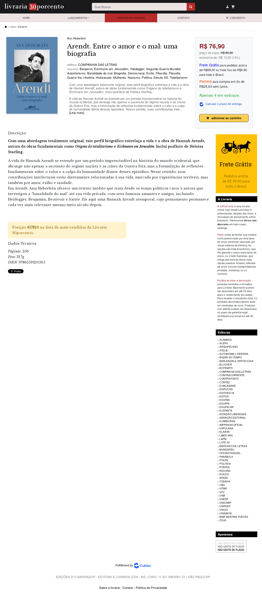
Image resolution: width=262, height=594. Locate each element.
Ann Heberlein (76, 38)
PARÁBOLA (226, 456)
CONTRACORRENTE (231, 375)
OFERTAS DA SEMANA (131, 18)
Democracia (136, 73)
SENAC (223, 477)
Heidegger (137, 69)
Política (146, 77)
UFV (222, 492)
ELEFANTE (225, 410)
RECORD (224, 470)
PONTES (224, 467)
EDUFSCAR (226, 407)
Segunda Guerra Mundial (163, 69)
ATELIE (223, 350)
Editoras (224, 332)
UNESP (223, 499)
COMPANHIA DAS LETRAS (235, 371)
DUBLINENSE (227, 385)
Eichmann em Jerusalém (111, 69)
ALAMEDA (225, 339)
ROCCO (224, 474)
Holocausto (103, 77)
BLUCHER (225, 364)
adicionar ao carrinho (225, 118)
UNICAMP (225, 502)
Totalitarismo (178, 77)
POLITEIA (225, 463)
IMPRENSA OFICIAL (231, 424)
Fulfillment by (124, 565)
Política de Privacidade (151, 587)
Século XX (160, 77)
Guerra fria (74, 77)
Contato (183, 18)
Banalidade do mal (99, 73)
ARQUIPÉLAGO (228, 346)
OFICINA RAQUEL (230, 453)
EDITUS (224, 396)
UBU (222, 484)
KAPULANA (226, 428)
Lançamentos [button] (77, 18)
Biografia (119, 73)
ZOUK (222, 520)
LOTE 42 (224, 442)
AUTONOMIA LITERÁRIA (233, 353)
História (88, 77)
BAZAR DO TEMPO (230, 357)
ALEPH (223, 343)
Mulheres (119, 77)
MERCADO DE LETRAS (233, 446)
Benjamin (22, 26)
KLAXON (224, 431)
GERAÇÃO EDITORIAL (232, 417)
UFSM (223, 488)
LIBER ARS (226, 435)
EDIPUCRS (226, 389)
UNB (222, 495)
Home (26, 18)
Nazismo (133, 77)
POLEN (223, 460)
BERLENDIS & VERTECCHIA (236, 361)
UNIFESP (224, 506)
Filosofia (161, 73)
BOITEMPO (226, 368)
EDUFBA (224, 399)
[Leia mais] (76, 112)
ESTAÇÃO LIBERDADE (232, 414)
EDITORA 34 (226, 393)
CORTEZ (224, 382)
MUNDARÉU (226, 449)
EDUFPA (224, 403)
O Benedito (236, 18)
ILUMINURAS (227, 421)
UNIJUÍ (223, 509)
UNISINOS (225, 513)
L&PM (222, 438)
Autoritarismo (76, 73)
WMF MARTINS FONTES (233, 516)
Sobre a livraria (109, 587)
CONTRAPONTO (229, 378)
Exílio (150, 73)
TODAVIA (224, 481)
